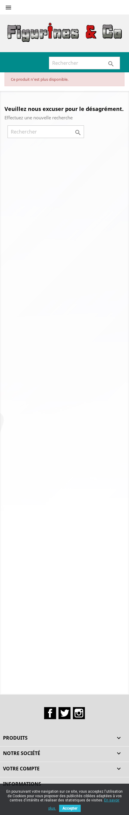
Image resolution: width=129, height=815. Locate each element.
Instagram (79, 713)
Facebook (50, 713)
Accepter (69, 808)
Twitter (64, 713)
